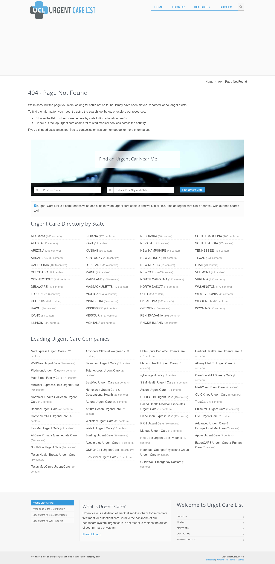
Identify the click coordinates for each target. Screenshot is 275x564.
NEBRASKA (148, 236)
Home (158, 7)
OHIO (144, 294)
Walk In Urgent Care (99, 428)
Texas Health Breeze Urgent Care (53, 454)
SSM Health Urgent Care (156, 382)
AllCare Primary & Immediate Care (54, 435)
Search (181, 522)
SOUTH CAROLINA (208, 236)
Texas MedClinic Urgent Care (50, 466)
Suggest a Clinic (186, 539)
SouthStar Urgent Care (46, 447)
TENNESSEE (204, 250)
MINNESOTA (94, 301)
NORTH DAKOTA (152, 286)
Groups (226, 7)
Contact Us (183, 533)
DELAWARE (39, 286)
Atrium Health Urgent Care (103, 409)
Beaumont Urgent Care (101, 363)
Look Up (178, 7)
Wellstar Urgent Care (100, 421)
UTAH (199, 265)
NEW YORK (148, 272)
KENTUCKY (94, 258)
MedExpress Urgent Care (48, 351)
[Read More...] (91, 534)
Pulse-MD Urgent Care (210, 409)
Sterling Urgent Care (99, 435)
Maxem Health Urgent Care (158, 363)
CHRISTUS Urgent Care (156, 397)
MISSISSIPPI (94, 308)
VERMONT (202, 272)
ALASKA (37, 243)
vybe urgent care (151, 375)
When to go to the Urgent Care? (49, 508)
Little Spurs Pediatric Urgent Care (162, 351)
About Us (182, 516)
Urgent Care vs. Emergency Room (50, 514)
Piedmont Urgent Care (46, 370)
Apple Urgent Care (207, 435)
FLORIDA (37, 294)
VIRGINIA (201, 279)
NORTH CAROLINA (153, 279)
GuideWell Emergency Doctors (160, 462)
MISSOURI (93, 315)
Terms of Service (237, 559)
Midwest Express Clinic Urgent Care (55, 385)
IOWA (89, 243)
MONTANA (93, 322)
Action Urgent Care (153, 389)
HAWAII (36, 308)
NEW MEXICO (150, 265)
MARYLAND (94, 279)
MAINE (90, 272)
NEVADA (146, 243)
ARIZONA (37, 250)
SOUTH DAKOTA (206, 243)
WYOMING (202, 308)
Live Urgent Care (206, 416)
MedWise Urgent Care (210, 387)
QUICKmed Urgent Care (211, 394)
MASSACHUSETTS (99, 286)
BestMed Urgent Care (100, 382)
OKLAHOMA (148, 301)
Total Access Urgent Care (103, 370)
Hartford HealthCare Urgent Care (217, 351)
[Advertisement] (137, 47)
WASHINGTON (205, 286)
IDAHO (35, 315)
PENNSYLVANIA (151, 315)
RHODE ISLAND (151, 322)
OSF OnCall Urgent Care (102, 449)
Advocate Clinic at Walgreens (105, 351)
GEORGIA (38, 301)
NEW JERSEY (150, 258)
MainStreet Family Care (46, 377)
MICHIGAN (93, 294)
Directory (202, 7)
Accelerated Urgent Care (102, 442)
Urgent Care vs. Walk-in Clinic (48, 520)
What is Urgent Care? (43, 502)
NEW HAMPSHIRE (153, 250)
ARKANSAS (39, 258)
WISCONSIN (204, 301)
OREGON (147, 308)
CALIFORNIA (40, 265)
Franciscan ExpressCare (156, 416)
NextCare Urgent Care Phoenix (161, 437)
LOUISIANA (94, 265)
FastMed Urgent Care (45, 428)
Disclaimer (210, 559)
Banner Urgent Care (44, 409)
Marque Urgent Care (153, 430)
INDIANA (92, 236)
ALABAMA (38, 236)
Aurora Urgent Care (99, 401)
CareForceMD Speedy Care (213, 375)
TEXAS (200, 258)
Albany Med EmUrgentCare (213, 363)
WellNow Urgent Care (45, 363)
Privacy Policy (222, 559)
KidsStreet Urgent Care (101, 457)
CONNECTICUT (42, 279)
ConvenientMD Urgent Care (49, 416)
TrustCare (201, 401)
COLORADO (39, 272)
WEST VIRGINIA (206, 294)
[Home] (62, 11)
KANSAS (92, 250)
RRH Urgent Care (152, 423)
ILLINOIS (37, 322)
